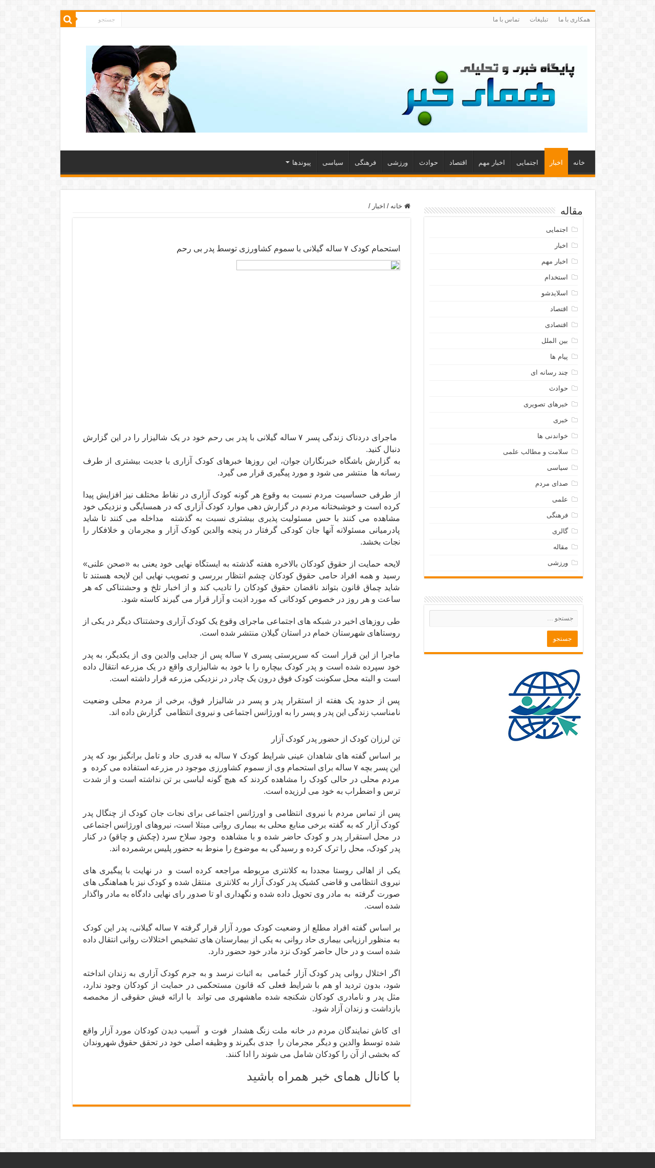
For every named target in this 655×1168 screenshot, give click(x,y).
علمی (560, 499)
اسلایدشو (554, 293)
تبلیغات (539, 19)
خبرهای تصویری (545, 404)
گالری (560, 531)
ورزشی (397, 162)
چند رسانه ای (549, 372)
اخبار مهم (491, 162)
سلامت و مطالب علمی (535, 452)
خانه (579, 162)
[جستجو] (68, 19)
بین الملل (554, 340)
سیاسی (332, 162)
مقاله (560, 547)
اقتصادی (556, 325)
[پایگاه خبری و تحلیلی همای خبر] (336, 87)
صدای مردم (551, 483)
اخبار (556, 162)
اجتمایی (527, 162)
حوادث (428, 162)
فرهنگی (365, 162)
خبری (560, 420)
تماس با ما (506, 19)
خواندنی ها (552, 436)
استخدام (556, 277)
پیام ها (559, 356)
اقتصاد (458, 162)
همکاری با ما (574, 19)
